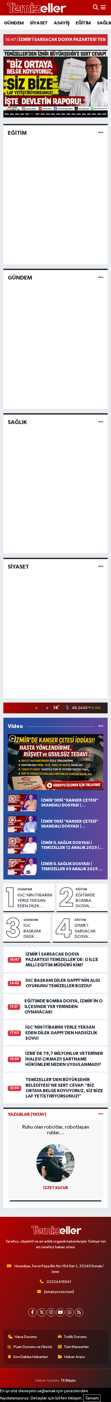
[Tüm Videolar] (100, 726)
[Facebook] (32, 1312)
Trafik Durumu (75, 1337)
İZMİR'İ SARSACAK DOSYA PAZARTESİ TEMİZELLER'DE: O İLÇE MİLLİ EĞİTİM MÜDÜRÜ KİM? (90, 931)
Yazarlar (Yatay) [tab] (27, 1114)
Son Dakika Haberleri (30, 1357)
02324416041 (59, 1282)
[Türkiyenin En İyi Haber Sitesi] (35, 7)
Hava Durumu (26, 1337)
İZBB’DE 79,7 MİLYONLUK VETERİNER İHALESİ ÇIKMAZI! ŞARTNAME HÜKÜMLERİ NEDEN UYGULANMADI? (64, 1059)
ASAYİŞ (61, 23)
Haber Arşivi (74, 1357)
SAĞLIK (17, 422)
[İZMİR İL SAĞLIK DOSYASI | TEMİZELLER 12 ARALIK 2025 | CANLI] (22, 845)
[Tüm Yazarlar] (100, 1114)
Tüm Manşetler (76, 1347)
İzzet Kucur (55, 1188)
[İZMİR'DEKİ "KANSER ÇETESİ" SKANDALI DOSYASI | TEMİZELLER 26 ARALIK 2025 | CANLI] (22, 803)
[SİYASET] (100, 567)
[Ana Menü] (103, 7)
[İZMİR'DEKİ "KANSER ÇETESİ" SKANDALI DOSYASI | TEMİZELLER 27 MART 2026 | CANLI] (56, 762)
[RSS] (79, 1312)
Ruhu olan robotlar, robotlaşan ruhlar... (55, 1130)
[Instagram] (51, 1312)
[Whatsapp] (69, 1312)
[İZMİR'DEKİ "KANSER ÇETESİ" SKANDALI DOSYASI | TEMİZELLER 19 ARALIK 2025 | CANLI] (22, 824)
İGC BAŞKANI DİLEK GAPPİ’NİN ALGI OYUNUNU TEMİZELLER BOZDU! (35, 931)
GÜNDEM (13, 23)
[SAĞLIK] (100, 422)
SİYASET (39, 23)
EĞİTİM (83, 23)
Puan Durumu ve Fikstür (33, 1347)
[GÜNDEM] (100, 277)
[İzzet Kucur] (55, 1163)
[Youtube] (60, 1312)
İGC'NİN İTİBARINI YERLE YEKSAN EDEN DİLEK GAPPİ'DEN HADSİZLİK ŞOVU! (35, 901)
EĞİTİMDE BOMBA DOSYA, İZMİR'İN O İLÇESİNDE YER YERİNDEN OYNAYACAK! (89, 901)
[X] (41, 1312)
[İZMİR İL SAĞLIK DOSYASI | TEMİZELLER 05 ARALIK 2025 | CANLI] (22, 866)
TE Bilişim (68, 1380)
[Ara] (95, 7)
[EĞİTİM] (100, 133)
